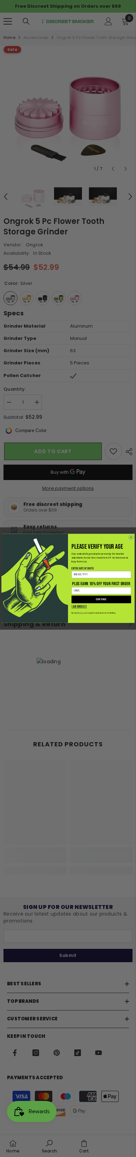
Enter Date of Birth (82, 568)
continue (101, 599)
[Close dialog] (131, 537)
